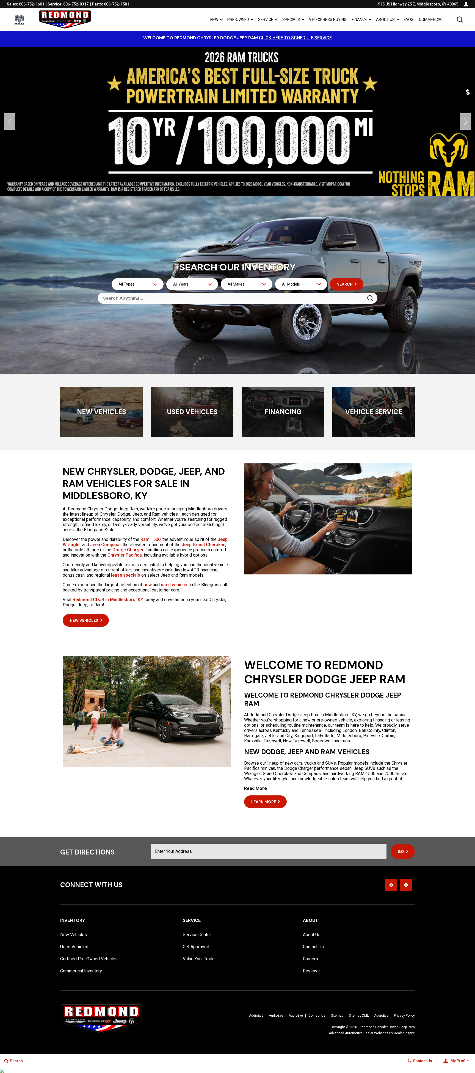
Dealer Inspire (404, 1033)
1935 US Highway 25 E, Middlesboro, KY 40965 (417, 4)
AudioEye (256, 1015)
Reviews (311, 971)
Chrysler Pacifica (124, 555)
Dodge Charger (127, 549)
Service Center (197, 934)
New (214, 19)
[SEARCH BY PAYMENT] (468, 92)
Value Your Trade (199, 958)
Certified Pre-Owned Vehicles (89, 958)
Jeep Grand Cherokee (203, 544)
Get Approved (196, 946)
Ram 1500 (150, 539)
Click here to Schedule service (295, 37)
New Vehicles (73, 934)
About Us (385, 19)
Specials (291, 19)
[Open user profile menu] (466, 4)
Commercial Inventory (81, 971)
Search (345, 284)
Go (401, 851)
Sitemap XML (359, 1015)
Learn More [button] (263, 801)
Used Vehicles (74, 946)
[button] (460, 20)
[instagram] (406, 885)
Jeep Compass (105, 544)
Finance (359, 19)
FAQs (408, 19)
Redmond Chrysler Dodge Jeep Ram (387, 1027)
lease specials (125, 575)
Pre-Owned (238, 19)
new (147, 584)
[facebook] (391, 885)
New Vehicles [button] (84, 620)
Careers (310, 958)
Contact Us (313, 946)
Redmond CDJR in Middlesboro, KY (108, 599)
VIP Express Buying (327, 19)
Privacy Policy (404, 1015)
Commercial (431, 19)
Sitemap (337, 1015)
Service (265, 19)
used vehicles (175, 584)
